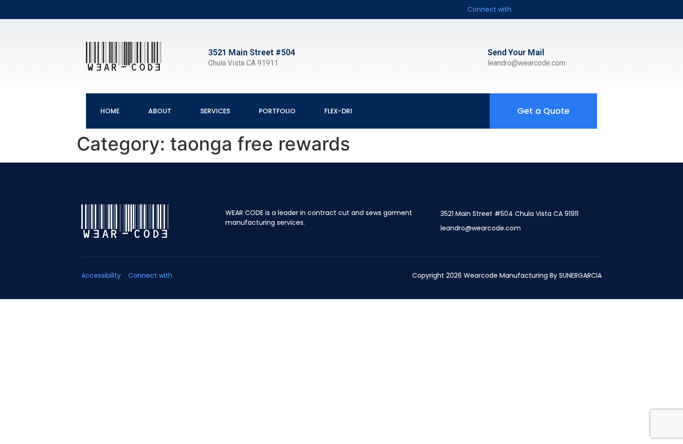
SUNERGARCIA (580, 275)
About (159, 111)
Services (215, 111)
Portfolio (277, 111)
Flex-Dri (338, 111)
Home (109, 111)
